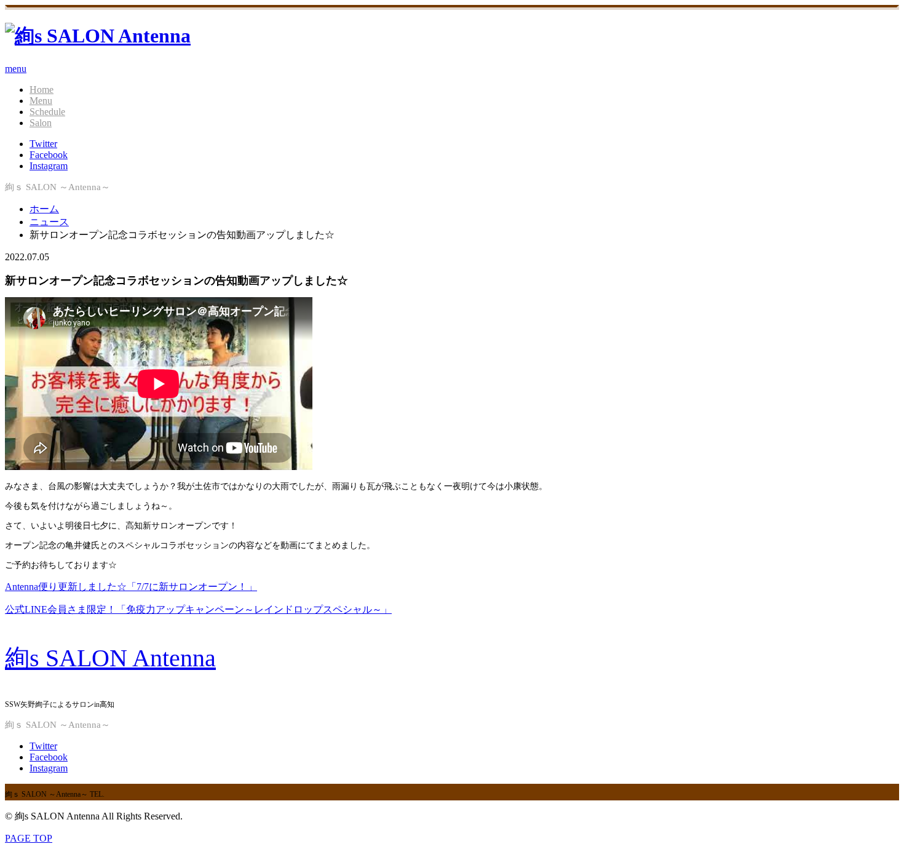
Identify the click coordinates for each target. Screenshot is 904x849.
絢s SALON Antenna (110, 658)
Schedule (47, 111)
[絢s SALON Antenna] (98, 36)
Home (42, 89)
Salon (41, 123)
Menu (41, 100)
